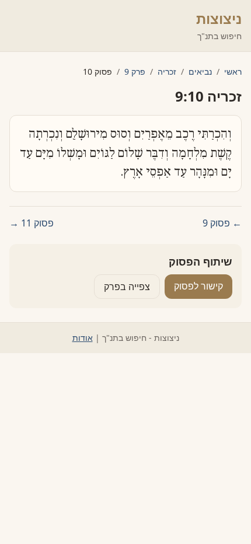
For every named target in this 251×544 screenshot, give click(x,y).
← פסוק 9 (222, 223)
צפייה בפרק (127, 286)
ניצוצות (219, 18)
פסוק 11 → (31, 223)
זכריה (167, 71)
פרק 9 (134, 71)
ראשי (233, 71)
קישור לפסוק (198, 286)
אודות (82, 337)
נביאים (200, 71)
